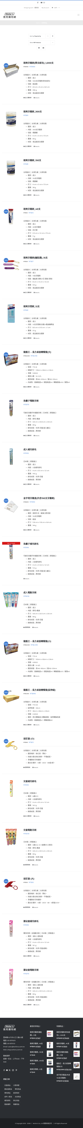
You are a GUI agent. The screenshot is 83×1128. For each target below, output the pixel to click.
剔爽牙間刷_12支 (31, 306)
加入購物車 (28, 97)
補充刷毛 (7, 1100)
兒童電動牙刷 (29, 830)
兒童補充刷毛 (29, 781)
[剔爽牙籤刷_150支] (11, 167)
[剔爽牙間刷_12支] (11, 313)
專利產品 (7, 1093)
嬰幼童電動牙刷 (31, 970)
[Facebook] (4, 1070)
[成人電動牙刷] (11, 600)
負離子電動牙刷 (31, 401)
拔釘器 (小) (28, 738)
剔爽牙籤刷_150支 (32, 160)
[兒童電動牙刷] (11, 837)
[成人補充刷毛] (11, 457)
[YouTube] (7, 1070)
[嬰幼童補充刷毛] (11, 928)
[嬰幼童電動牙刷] (11, 977)
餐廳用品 (16, 1104)
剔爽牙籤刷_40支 (32, 209)
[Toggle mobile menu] (78, 15)
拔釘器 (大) (28, 878)
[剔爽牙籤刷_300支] (11, 119)
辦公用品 (16, 1100)
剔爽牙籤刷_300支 (32, 111)
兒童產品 (7, 1085)
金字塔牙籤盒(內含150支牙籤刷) (39, 498)
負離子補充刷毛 (31, 544)
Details (37, 97)
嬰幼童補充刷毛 (31, 921)
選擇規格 (27, 627)
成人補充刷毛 (29, 449)
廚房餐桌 (16, 1093)
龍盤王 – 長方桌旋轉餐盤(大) (37, 352)
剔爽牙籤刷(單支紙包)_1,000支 (38, 63)
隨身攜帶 (7, 1104)
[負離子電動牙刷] (11, 408)
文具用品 (18, 1097)
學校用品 (18, 1089)
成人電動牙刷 (29, 592)
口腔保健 (16, 1085)
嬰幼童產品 (8, 1089)
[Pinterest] (16, 1070)
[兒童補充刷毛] (11, 788)
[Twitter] (9, 1070)
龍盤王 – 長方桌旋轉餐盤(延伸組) (39, 690)
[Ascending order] (53, 36)
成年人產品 (8, 1097)
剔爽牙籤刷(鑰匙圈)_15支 (35, 257)
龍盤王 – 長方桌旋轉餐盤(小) (37, 641)
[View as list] (43, 48)
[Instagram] (13, 1070)
